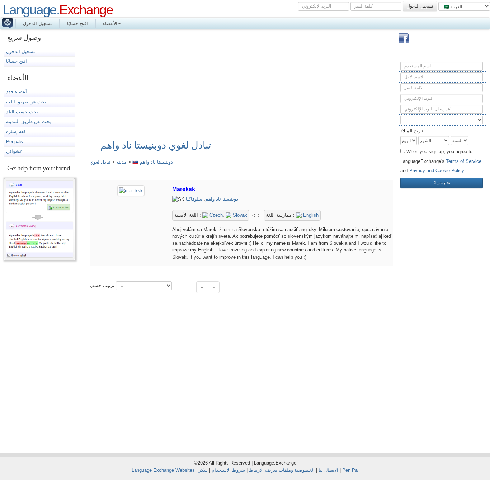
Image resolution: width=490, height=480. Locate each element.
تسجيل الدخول (37, 23)
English (310, 215)
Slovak (239, 215)
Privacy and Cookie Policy (436, 170)
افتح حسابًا (77, 23)
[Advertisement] (441, 331)
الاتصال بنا (328, 470)
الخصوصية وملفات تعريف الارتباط (282, 470)
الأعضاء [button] (110, 23)
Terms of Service (463, 161)
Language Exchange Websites (163, 470)
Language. (58, 9)
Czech (215, 215)
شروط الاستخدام (228, 470)
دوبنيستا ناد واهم (221, 199)
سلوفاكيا (194, 199)
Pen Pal (350, 470)
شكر (203, 470)
